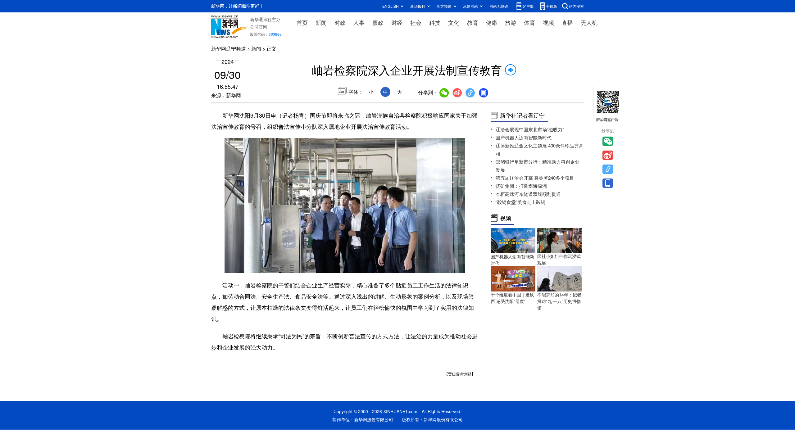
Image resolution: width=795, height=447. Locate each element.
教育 (472, 22)
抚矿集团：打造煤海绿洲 (521, 186)
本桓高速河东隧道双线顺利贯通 (528, 194)
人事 (359, 22)
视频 (548, 22)
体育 (529, 22)
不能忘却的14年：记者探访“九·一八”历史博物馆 (559, 301)
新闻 (321, 22)
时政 (340, 22)
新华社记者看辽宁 (522, 115)
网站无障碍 (498, 6)
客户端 (528, 6)
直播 (567, 22)
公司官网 (258, 27)
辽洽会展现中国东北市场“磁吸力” (530, 129)
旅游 (510, 22)
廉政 (378, 22)
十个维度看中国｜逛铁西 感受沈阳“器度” (512, 297)
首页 (302, 22)
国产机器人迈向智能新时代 (524, 137)
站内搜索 (576, 6)
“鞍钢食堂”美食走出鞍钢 (520, 202)
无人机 (589, 22)
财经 (396, 22)
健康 (491, 22)
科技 (434, 22)
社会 (415, 22)
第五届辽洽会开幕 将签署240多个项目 (535, 177)
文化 (453, 22)
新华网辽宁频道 (228, 48)
